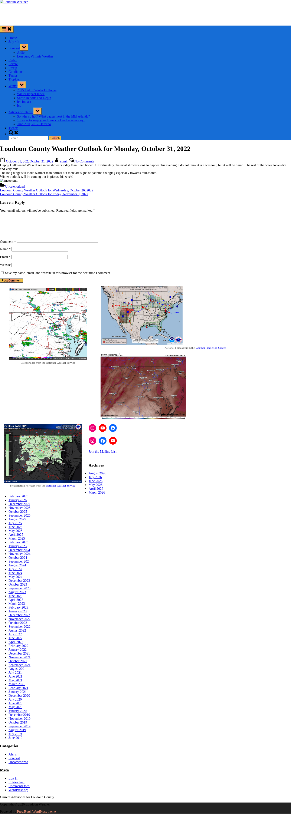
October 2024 (18, 557)
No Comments (84, 161)
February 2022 (18, 646)
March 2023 (17, 603)
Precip (13, 68)
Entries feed (16, 782)
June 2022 (15, 638)
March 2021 (17, 684)
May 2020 (15, 707)
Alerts (13, 754)
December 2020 (19, 695)
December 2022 (19, 615)
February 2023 (18, 607)
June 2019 (15, 737)
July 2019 (15, 734)
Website (5, 265)
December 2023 (19, 580)
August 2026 (97, 473)
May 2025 (15, 531)
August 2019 (17, 730)
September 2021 (19, 665)
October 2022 (18, 623)
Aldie (20, 52)
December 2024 (19, 550)
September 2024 (19, 561)
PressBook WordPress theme (36, 811)
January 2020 (18, 711)
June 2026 (95, 481)
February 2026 (18, 496)
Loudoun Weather (13, 9)
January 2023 (18, 611)
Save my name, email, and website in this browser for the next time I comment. (58, 273)
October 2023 (18, 584)
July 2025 (15, 523)
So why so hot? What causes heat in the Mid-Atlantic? (53, 116)
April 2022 (16, 642)
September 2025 (19, 515)
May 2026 (95, 485)
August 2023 (17, 592)
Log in (13, 778)
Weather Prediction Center (211, 347)
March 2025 (17, 538)
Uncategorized (15, 186)
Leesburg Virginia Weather (35, 56)
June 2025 (15, 527)
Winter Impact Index (31, 94)
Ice (19, 105)
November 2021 (19, 657)
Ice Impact (24, 101)
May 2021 (15, 680)
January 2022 (18, 649)
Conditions (16, 71)
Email (5, 257)
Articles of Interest (21, 112)
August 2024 (17, 565)
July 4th (14, 41)
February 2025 (18, 542)
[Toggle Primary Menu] (7, 29)
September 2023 (19, 588)
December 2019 (19, 714)
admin (64, 161)
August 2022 (17, 630)
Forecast (14, 48)
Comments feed (19, 786)
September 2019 (19, 726)
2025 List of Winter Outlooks (36, 90)
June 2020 (15, 703)
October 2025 (18, 511)
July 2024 (15, 569)
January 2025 (18, 546)
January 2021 (18, 692)
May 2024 (15, 577)
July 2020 (15, 699)
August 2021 (17, 669)
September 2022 (19, 626)
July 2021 (15, 672)
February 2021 (18, 688)
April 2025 (16, 534)
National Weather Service (60, 485)
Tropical (14, 79)
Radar (13, 60)
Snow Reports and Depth (34, 98)
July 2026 (95, 477)
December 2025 (19, 504)
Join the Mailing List (102, 451)
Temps (13, 75)
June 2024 (15, 573)
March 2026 (97, 492)
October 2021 (18, 661)
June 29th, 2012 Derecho (34, 124)
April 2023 (16, 600)
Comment (8, 241)
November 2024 (19, 554)
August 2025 (17, 519)
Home (13, 38)
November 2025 (19, 508)
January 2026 (18, 500)
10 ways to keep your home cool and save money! (51, 120)
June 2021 (15, 676)
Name (5, 249)
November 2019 (19, 718)
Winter (13, 86)
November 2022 (19, 619)
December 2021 (19, 653)
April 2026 (96, 488)
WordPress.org (18, 790)
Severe (13, 64)
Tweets (13, 128)
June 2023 (15, 596)
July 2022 (15, 634)
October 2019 (18, 722)
